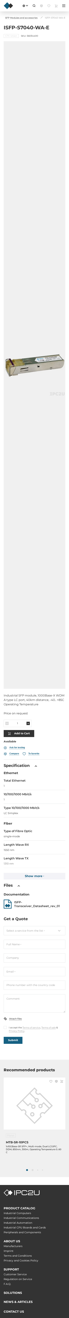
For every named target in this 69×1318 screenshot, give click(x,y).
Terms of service (31, 1027)
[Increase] (28, 723)
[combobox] (34, 930)
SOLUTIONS (13, 1293)
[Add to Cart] (61, 1081)
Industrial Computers (17, 1213)
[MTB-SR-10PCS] (34, 1105)
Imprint (8, 1251)
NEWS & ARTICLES (18, 1302)
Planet (10, 1135)
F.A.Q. (7, 1284)
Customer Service (15, 1274)
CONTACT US (14, 1311)
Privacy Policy (16, 1030)
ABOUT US (12, 1241)
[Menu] (63, 5)
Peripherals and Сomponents (22, 1232)
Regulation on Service (18, 1279)
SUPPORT (11, 1269)
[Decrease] (7, 723)
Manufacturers (13, 1246)
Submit (13, 1040)
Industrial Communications (21, 1218)
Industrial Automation (18, 1222)
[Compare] (56, 1081)
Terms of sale (48, 1027)
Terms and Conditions (18, 1255)
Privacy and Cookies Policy (21, 1260)
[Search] (34, 6)
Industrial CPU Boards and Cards (25, 1227)
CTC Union (11, 35)
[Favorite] (50, 1081)
